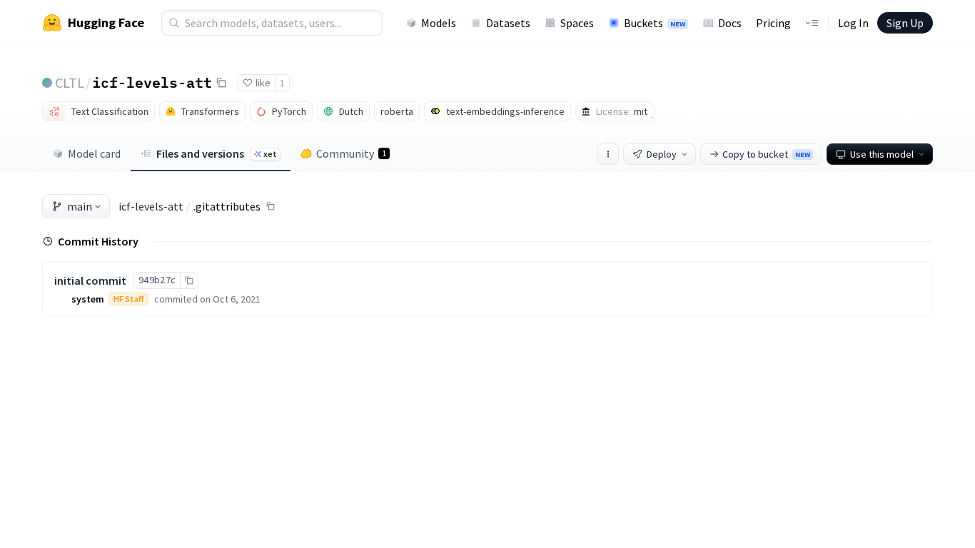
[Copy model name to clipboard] (221, 83)
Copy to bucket (766, 154)
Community (351, 153)
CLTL (69, 82)
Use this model (882, 154)
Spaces (577, 23)
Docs (730, 23)
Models (438, 23)
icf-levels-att (152, 82)
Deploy (662, 154)
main (79, 206)
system (87, 299)
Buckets (654, 23)
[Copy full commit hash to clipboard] (189, 280)
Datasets (508, 23)
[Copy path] (270, 206)
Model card (94, 153)
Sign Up (905, 23)
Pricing (773, 23)
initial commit (90, 280)
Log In (853, 23)
